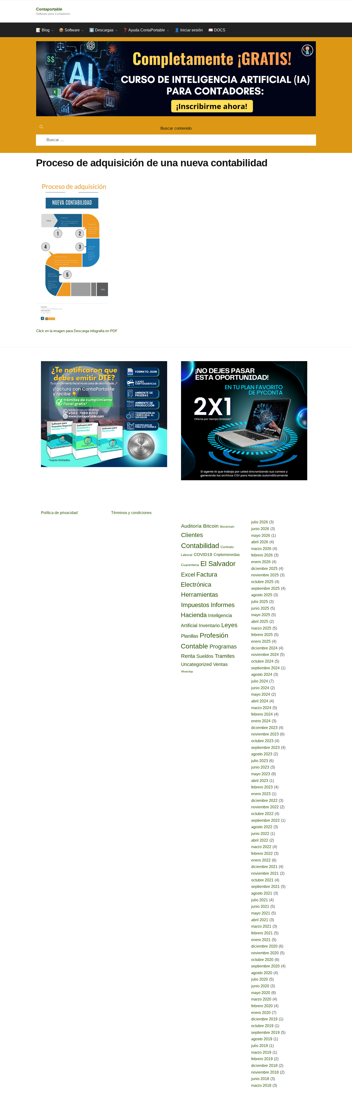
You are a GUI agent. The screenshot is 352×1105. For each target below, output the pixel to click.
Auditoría (191, 526)
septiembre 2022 (265, 820)
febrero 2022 (262, 853)
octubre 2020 (262, 960)
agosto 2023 (261, 754)
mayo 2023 (260, 774)
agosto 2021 (261, 893)
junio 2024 (260, 688)
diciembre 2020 (264, 946)
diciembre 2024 (264, 648)
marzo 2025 (261, 628)
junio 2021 (260, 906)
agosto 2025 (261, 595)
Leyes (229, 625)
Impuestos (195, 605)
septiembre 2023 (265, 748)
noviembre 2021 (265, 873)
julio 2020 (259, 979)
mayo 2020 (260, 993)
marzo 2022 (261, 847)
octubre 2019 (262, 1026)
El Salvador (218, 563)
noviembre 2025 (265, 575)
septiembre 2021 (265, 887)
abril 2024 (259, 701)
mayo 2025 (260, 615)
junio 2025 (260, 608)
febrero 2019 (262, 1059)
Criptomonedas (227, 555)
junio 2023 (260, 767)
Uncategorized (196, 664)
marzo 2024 (261, 708)
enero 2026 (261, 562)
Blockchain (227, 526)
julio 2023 (259, 761)
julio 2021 (259, 900)
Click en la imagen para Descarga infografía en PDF (76, 331)
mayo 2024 (260, 694)
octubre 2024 (262, 661)
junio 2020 (260, 986)
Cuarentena (190, 565)
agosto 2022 (261, 827)
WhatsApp (187, 671)
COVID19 (203, 554)
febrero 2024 (262, 714)
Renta (188, 656)
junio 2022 (260, 834)
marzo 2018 (261, 1085)
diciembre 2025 (264, 569)
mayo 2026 (260, 535)
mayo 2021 (260, 913)
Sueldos (204, 656)
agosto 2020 (261, 973)
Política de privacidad (59, 513)
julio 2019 (259, 1046)
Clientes (192, 535)
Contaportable (49, 9)
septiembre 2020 (265, 966)
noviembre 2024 (265, 655)
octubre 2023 (262, 741)
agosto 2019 (261, 1039)
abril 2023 (259, 781)
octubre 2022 (262, 814)
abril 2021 (259, 920)
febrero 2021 (262, 933)
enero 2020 (261, 1013)
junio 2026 (260, 529)
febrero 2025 (262, 635)
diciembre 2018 (264, 1066)
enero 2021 (261, 940)
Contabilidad (200, 546)
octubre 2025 (262, 582)
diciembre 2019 (264, 1019)
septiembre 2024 (265, 668)
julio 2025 (259, 602)
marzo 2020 (261, 999)
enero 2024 (261, 721)
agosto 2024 (261, 674)
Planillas (189, 636)
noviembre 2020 (265, 953)
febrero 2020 (262, 1006)
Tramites (225, 656)
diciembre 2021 (264, 867)
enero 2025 (261, 641)
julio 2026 (259, 522)
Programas (223, 646)
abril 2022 (259, 840)
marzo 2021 (261, 926)
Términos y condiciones (131, 513)
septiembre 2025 (265, 588)
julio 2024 (259, 681)
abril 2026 (259, 542)
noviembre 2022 (265, 807)
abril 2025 (259, 621)
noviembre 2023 (265, 734)
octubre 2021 (262, 880)
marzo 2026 (261, 549)
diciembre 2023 (264, 728)
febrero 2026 (262, 555)
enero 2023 (261, 794)
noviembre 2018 (265, 1072)
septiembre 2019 (265, 1032)
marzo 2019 (261, 1052)
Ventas (220, 664)
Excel (188, 574)
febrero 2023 (262, 787)
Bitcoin (211, 526)
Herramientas (199, 594)
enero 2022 (261, 860)
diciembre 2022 (264, 800)
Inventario (209, 625)
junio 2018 (260, 1079)
